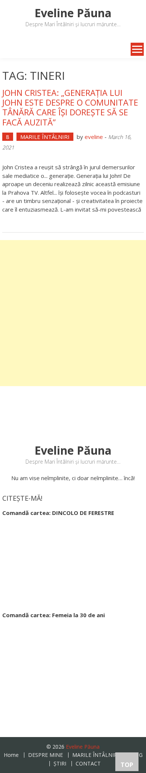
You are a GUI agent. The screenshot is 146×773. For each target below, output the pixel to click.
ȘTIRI (60, 763)
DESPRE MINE (45, 755)
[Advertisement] (73, 313)
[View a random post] (10, 49)
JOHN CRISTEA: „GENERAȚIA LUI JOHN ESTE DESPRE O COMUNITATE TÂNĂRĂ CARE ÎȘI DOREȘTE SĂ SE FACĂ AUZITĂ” (70, 107)
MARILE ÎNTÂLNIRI (45, 136)
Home (11, 755)
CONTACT (88, 763)
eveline (94, 136)
